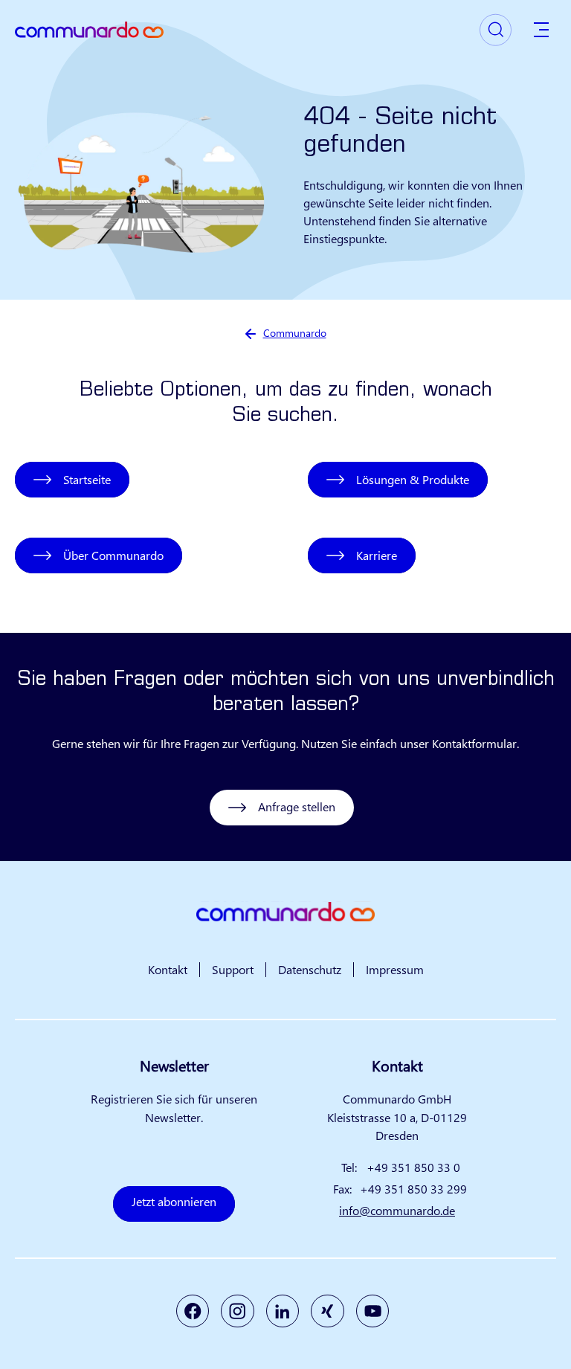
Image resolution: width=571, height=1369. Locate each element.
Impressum (395, 969)
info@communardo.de (397, 1210)
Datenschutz (309, 969)
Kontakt (167, 969)
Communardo (294, 333)
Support (233, 969)
